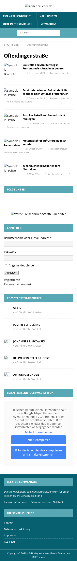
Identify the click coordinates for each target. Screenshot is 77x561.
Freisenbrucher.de (59, 72)
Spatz (17, 308)
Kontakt (8, 523)
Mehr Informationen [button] (38, 432)
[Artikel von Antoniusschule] (7, 376)
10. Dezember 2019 (35, 98)
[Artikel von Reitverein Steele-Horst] (7, 360)
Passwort (10, 251)
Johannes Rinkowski (29, 341)
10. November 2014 (35, 123)
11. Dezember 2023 (35, 72)
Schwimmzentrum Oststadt (47, 502)
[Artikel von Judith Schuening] (7, 326)
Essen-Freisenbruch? (17, 16)
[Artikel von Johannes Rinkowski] (7, 343)
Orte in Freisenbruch (17, 24)
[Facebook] (21, 202)
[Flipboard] (44, 202)
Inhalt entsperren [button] (38, 440)
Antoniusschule (26, 374)
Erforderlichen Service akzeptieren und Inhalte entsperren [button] (38, 452)
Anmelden (11, 272)
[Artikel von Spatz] (7, 310)
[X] (32, 202)
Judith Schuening (26, 325)
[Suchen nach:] (38, 32)
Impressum (10, 535)
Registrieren (12, 280)
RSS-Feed (9, 541)
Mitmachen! (48, 24)
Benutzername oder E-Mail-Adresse (27, 238)
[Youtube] (55, 202)
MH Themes (38, 557)
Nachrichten (48, 16)
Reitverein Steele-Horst (31, 358)
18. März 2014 (32, 173)
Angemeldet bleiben (22, 265)
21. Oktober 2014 (34, 148)
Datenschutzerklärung (17, 529)
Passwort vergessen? (17, 284)
